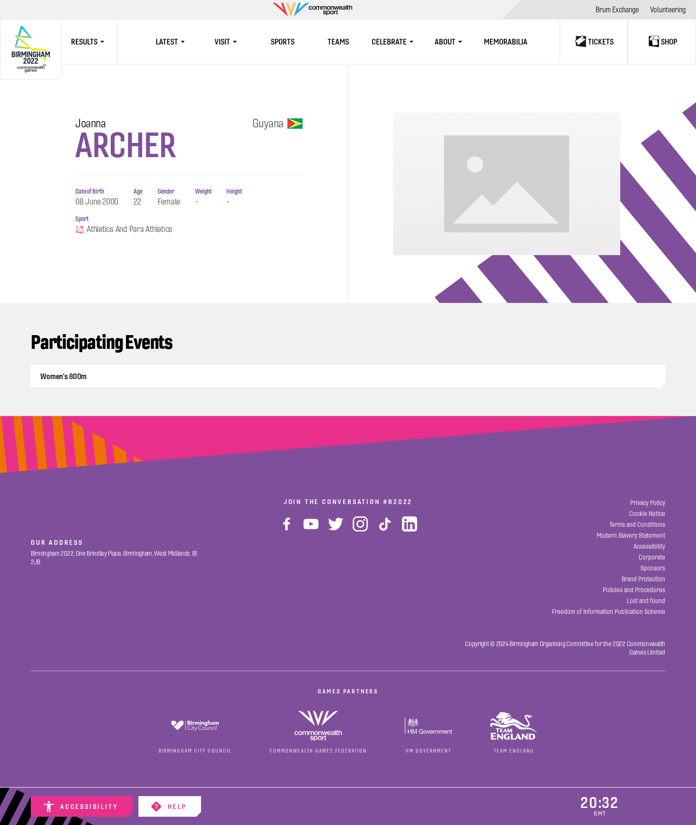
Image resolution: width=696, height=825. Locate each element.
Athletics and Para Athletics (129, 229)
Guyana (268, 123)
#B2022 (397, 501)
